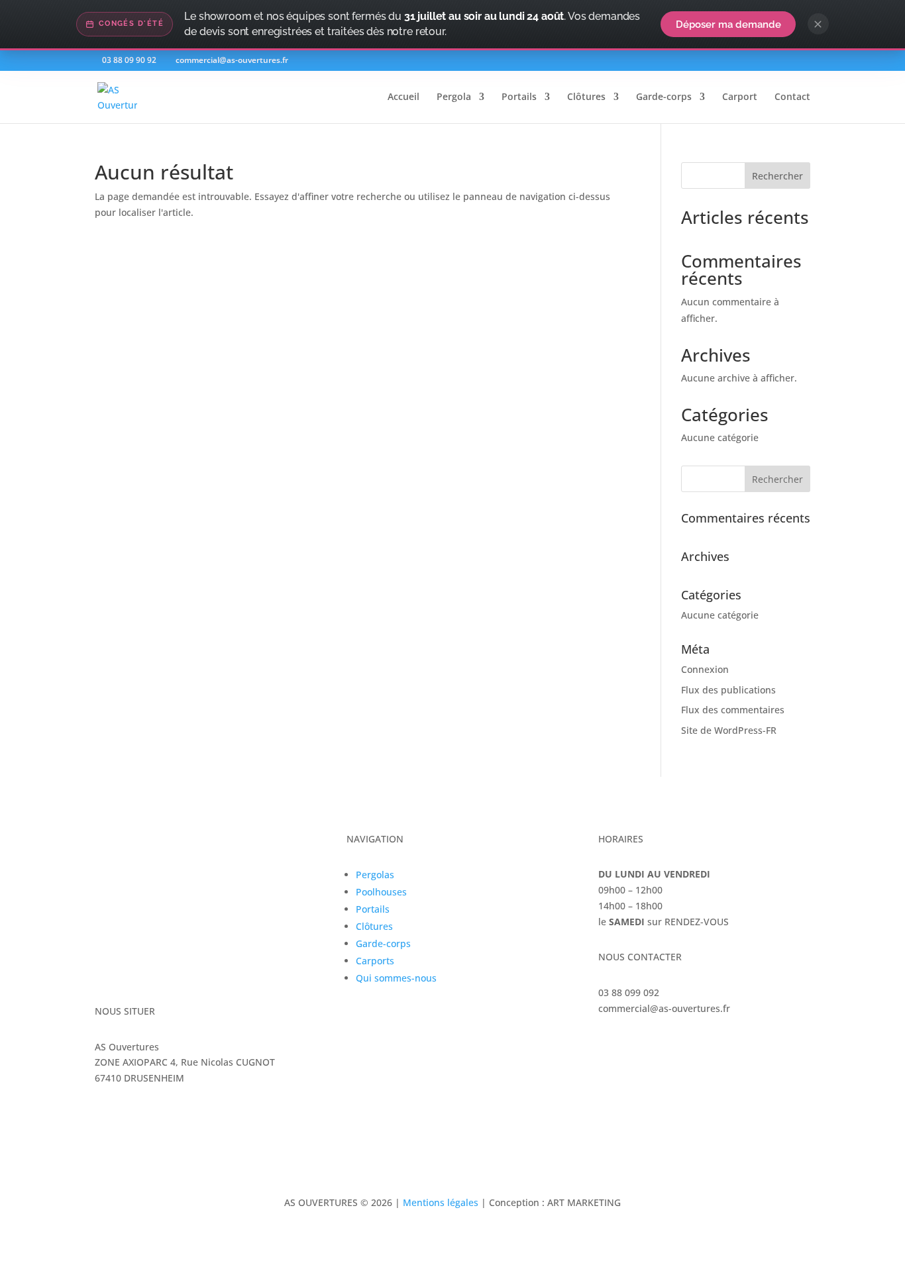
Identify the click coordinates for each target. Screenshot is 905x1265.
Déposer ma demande (728, 24)
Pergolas (375, 874)
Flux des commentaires (732, 709)
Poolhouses (381, 892)
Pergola (454, 97)
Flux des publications (728, 689)
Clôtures (586, 97)
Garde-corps (664, 97)
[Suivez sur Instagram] (635, 1046)
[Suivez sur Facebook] (608, 1046)
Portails (519, 97)
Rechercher (777, 176)
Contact (792, 97)
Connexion (705, 669)
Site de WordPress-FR (728, 730)
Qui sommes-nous (396, 978)
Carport (739, 97)
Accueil (403, 97)
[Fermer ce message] (818, 23)
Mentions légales (440, 1202)
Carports (375, 960)
